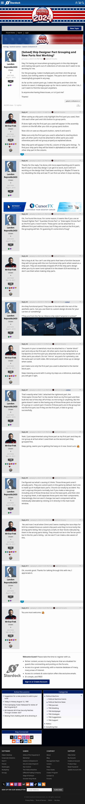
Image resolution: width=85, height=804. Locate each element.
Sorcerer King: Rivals (29, 779)
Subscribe (58, 790)
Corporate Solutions (8, 758)
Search (20, 33)
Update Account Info (74, 770)
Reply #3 (25, 214)
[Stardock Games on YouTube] (20, 737)
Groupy (4, 773)
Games (25, 751)
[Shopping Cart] (79, 3)
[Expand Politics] (44, 723)
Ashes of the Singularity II (31, 755)
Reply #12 (25, 608)
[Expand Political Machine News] (47, 702)
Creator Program (52, 773)
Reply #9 (25, 478)
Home (5, 47)
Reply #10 (25, 520)
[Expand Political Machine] (44, 696)
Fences (4, 764)
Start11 (4, 761)
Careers (49, 764)
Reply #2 (25, 161)
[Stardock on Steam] (32, 737)
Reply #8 (25, 432)
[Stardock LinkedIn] (26, 741)
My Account (72, 758)
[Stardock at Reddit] (14, 741)
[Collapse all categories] (81, 696)
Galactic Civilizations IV (29, 47)
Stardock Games (15, 47)
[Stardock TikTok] (22, 741)
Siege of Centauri (28, 776)
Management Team (53, 761)
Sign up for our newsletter (13, 790)
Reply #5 (25, 302)
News (48, 767)
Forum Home (10, 33)
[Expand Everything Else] (44, 727)
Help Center (71, 755)
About (49, 755)
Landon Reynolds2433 (10, 65)
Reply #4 (25, 256)
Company (51, 751)
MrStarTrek (10, 125)
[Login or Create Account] (76, 3)
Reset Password (73, 767)
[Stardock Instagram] (28, 737)
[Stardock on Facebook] (16, 737)
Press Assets (51, 770)
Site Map (57, 800)
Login (27, 33)
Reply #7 (25, 390)
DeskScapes (6, 767)
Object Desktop (7, 755)
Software (6, 751)
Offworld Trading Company (32, 773)
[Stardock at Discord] (18, 741)
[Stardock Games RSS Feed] (30, 741)
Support (71, 751)
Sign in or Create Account (36, 682)
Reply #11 (25, 566)
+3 (10, 81)
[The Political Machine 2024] (42, 14)
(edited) (67, 302)
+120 (10, 140)
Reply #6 (25, 344)
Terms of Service (41, 800)
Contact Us (50, 776)
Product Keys (72, 764)
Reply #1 (25, 112)
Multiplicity (5, 770)
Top (80, 112)
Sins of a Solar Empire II (30, 764)
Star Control (27, 767)
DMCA (50, 800)
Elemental (26, 758)
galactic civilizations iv (73, 101)
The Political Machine (30, 770)
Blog (48, 758)
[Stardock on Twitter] (12, 737)
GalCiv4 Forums (51, 59)
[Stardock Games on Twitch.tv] (24, 737)
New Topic (74, 28)
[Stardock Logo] (12, 2)
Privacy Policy (29, 800)
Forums (49, 779)
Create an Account (74, 761)
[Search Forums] (83, 3)
